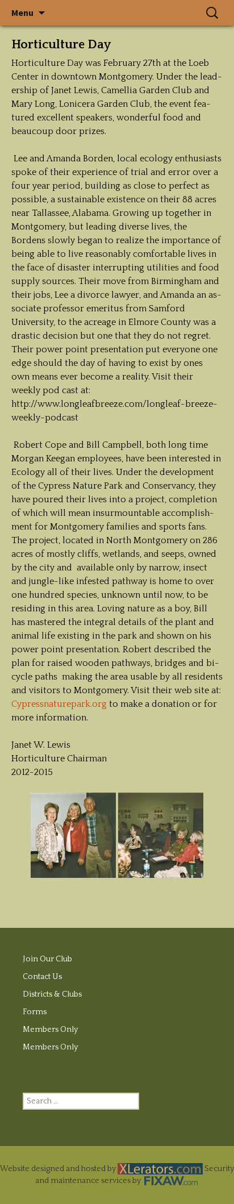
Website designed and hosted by (59, 1168)
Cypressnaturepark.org (59, 704)
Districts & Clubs (52, 994)
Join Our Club (47, 959)
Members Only (50, 1029)
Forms (35, 1011)
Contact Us (42, 976)
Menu (22, 12)
